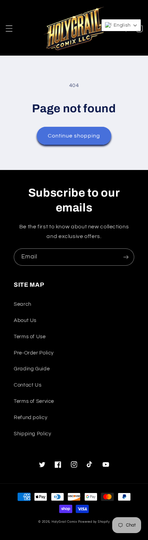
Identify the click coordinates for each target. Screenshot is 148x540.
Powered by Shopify (94, 521)
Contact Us (27, 385)
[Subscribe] (126, 256)
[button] (9, 29)
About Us (25, 320)
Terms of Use (30, 336)
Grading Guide (32, 368)
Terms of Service (34, 401)
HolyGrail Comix (64, 521)
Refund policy (30, 417)
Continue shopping (74, 136)
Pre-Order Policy (34, 353)
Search (22, 304)
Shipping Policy (32, 433)
